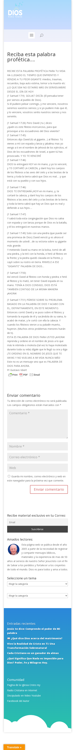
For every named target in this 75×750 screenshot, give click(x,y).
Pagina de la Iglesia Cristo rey (23, 685)
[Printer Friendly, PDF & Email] (24, 375)
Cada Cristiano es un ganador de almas (33, 653)
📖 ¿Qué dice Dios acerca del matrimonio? (34, 638)
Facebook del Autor (18, 701)
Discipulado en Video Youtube (24, 695)
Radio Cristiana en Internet (22, 690)
